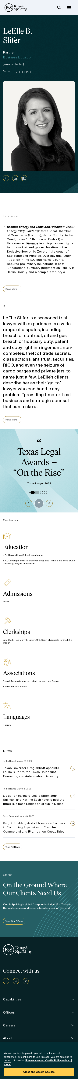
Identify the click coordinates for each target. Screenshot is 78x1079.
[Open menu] (68, 7)
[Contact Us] (6, 981)
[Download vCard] (24, 178)
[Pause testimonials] (39, 503)
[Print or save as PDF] (15, 178)
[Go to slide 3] (41, 492)
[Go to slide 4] (45, 492)
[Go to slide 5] (48, 492)
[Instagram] (26, 981)
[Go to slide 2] (34, 492)
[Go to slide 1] (29, 492)
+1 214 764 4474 (22, 71)
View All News (12, 847)
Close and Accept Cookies (39, 1071)
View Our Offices (14, 921)
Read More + (12, 289)
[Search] (59, 7)
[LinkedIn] (6, 178)
